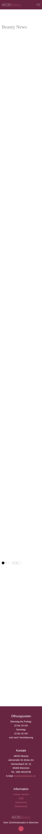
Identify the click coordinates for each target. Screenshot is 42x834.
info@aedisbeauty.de (25, 776)
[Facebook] (18, 831)
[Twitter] (23, 831)
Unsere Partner (21, 794)
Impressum (21, 802)
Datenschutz (21, 806)
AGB (21, 798)
